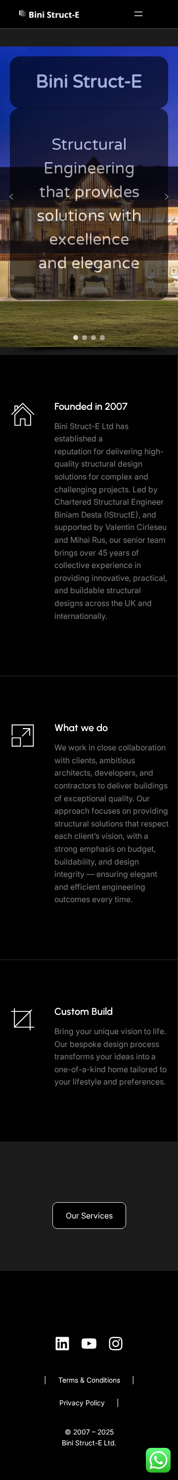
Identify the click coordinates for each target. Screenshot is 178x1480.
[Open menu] (138, 14)
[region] (89, 200)
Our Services (89, 1215)
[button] (11, 197)
